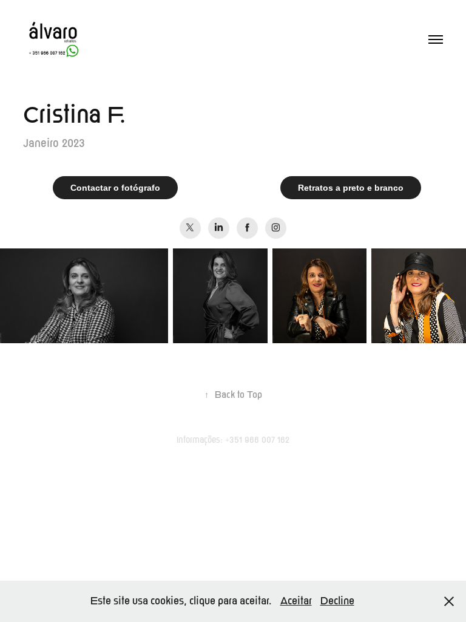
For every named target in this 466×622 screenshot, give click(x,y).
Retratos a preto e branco (351, 188)
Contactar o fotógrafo (115, 188)
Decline (337, 601)
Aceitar (296, 601)
